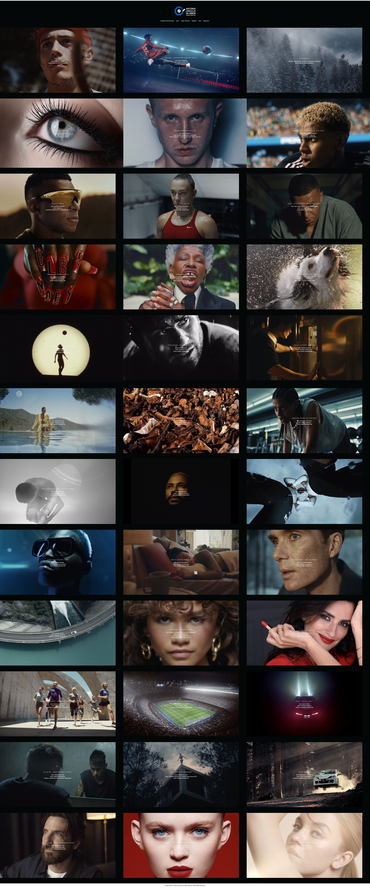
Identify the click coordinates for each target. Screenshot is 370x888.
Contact (206, 21)
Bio (200, 21)
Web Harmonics (201, 885)
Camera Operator (167, 21)
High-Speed (185, 21)
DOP (177, 21)
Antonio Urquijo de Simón (175, 885)
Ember (194, 21)
